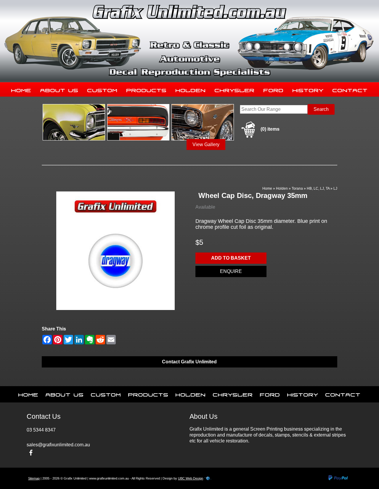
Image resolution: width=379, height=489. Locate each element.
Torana (297, 188)
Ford (274, 89)
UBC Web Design (190, 478)
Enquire (231, 271)
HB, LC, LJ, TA (318, 188)
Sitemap (34, 478)
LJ (335, 188)
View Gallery (205, 144)
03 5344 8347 (41, 429)
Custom (102, 89)
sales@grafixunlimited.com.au (58, 444)
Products (146, 89)
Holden (191, 89)
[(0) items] (260, 136)
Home (21, 89)
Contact (350, 89)
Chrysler (235, 89)
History (308, 89)
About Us (59, 89)
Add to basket (231, 258)
